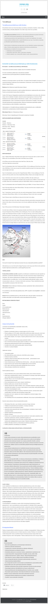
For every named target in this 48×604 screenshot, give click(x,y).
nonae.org (24, 4)
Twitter (22, 9)
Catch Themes (28, 601)
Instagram (24, 9)
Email (27, 9)
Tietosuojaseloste (33, 599)
